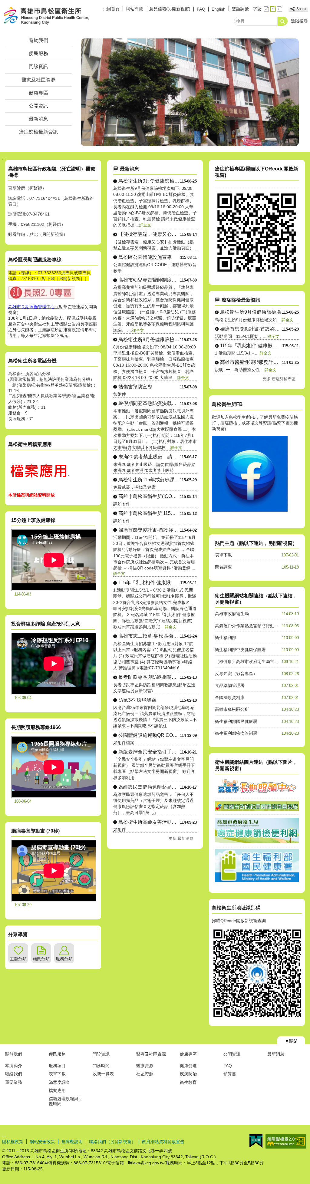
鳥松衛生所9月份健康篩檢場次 (149, 180)
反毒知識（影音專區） (236, 673)
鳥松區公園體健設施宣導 (145, 257)
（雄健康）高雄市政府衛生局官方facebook (255, 661)
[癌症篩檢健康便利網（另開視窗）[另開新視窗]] (257, 841)
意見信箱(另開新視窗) (169, 8)
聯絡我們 (13, 1073)
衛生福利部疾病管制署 (236, 733)
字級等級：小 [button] (266, 9)
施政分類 (41, 958)
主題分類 (18, 958)
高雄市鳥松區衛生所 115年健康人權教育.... (149, 513)
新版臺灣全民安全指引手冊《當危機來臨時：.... (149, 751)
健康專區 (38, 92)
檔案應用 (57, 1090)
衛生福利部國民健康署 (236, 721)
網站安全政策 (42, 1141)
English (219, 9)
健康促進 (188, 1065)
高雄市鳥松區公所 (232, 709)
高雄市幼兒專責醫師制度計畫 (149, 279)
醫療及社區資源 (38, 79)
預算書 (229, 1073)
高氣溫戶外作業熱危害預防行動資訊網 (251, 625)
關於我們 (38, 40)
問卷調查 (223, 567)
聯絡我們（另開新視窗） (112, 1141)
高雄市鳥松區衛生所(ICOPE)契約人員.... (149, 496)
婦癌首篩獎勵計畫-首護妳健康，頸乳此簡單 (149, 530)
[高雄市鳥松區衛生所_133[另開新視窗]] (41, 297)
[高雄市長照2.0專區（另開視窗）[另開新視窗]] (257, 793)
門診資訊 (38, 66)
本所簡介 (13, 1065)
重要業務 (13, 1082)
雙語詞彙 (240, 8)
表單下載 (223, 554)
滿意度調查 (59, 1082)
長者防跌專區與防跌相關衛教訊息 (149, 677)
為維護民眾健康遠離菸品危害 (149, 787)
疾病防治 (188, 1073)
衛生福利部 (225, 637)
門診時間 (101, 1065)
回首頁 (113, 8)
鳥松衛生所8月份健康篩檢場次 (149, 339)
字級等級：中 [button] (273, 9)
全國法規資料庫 (230, 697)
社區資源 (144, 1073)
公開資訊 (38, 105)
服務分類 (64, 958)
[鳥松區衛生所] (190, 92)
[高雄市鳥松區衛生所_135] (38, 486)
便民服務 (38, 53)
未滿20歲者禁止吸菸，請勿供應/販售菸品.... (149, 456)
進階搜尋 (299, 20)
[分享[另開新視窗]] (298, 9)
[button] (283, 21)
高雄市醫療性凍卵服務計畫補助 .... (251, 362)
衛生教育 (188, 1082)
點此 (33, 234)
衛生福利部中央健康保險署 (240, 649)
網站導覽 (134, 8)
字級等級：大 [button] (279, 9)
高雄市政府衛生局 (232, 613)
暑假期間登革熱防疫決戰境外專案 (149, 403)
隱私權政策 (12, 1141)
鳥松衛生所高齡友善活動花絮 (149, 822)
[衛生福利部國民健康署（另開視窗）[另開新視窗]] (257, 880)
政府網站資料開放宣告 (163, 1141)
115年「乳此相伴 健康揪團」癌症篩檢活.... (149, 582)
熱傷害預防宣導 (135, 386)
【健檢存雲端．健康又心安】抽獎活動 (149, 234)
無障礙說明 (72, 1141)
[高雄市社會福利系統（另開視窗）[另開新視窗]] (257, 809)
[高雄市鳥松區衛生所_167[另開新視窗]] (250, 510)
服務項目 (57, 1065)
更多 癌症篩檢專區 (279, 379)
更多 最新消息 (181, 838)
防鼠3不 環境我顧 (137, 700)
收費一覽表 (103, 1073)
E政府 (255, 1141)
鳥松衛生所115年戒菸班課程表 (149, 479)
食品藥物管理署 (230, 685)
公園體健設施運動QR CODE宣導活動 (149, 735)
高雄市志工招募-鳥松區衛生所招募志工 (149, 635)
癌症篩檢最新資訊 (38, 131)
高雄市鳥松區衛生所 (53, 16)
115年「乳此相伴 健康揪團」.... (251, 345)
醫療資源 (144, 1065)
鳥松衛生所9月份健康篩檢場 (250, 312)
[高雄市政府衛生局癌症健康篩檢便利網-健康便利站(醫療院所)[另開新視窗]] (257, 272)
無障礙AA (285, 1141)
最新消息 (38, 118)
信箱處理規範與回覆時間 (66, 1101)
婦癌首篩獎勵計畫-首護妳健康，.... (251, 328)
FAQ (201, 9)
